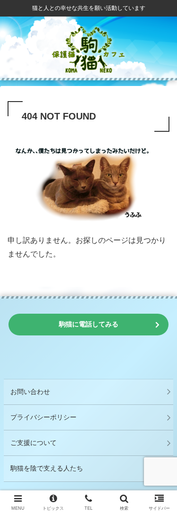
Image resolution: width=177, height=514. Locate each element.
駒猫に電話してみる (88, 324)
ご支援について (33, 442)
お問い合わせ (30, 391)
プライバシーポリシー (43, 417)
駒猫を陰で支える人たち (46, 468)
